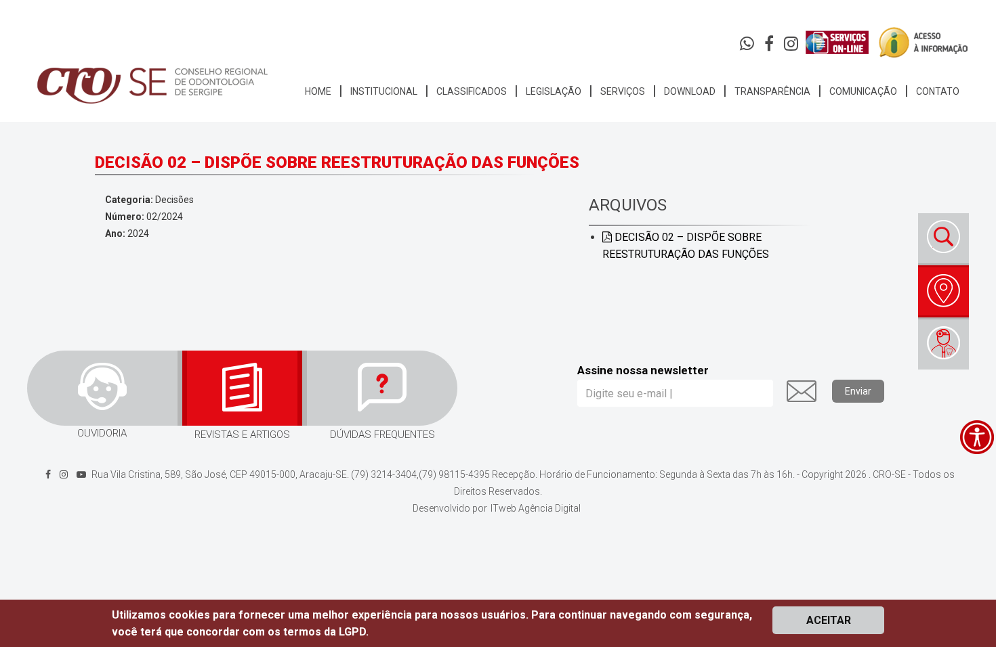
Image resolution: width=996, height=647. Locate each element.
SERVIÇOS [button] (622, 91)
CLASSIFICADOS (471, 91)
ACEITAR (828, 620)
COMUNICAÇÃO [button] (863, 91)
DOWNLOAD (689, 91)
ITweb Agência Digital (536, 508)
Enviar (858, 391)
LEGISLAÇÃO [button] (553, 91)
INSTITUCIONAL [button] (383, 91)
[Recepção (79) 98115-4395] (748, 46)
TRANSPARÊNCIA (772, 91)
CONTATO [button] (937, 91)
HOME (318, 91)
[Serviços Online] (837, 42)
